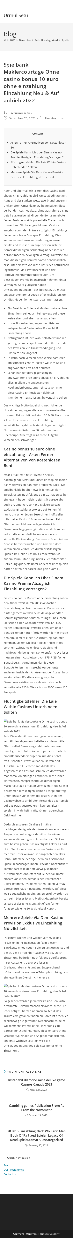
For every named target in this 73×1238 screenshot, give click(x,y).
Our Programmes (14, 1169)
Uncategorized (55, 118)
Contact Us (10, 1174)
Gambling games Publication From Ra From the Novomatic (36, 1107)
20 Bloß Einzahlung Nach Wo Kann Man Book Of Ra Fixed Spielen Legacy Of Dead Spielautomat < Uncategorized (36, 1135)
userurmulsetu (19, 113)
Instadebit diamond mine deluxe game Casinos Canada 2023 (36, 1082)
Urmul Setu (16, 15)
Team (7, 1165)
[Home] (5, 40)
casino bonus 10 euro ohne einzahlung (33, 598)
